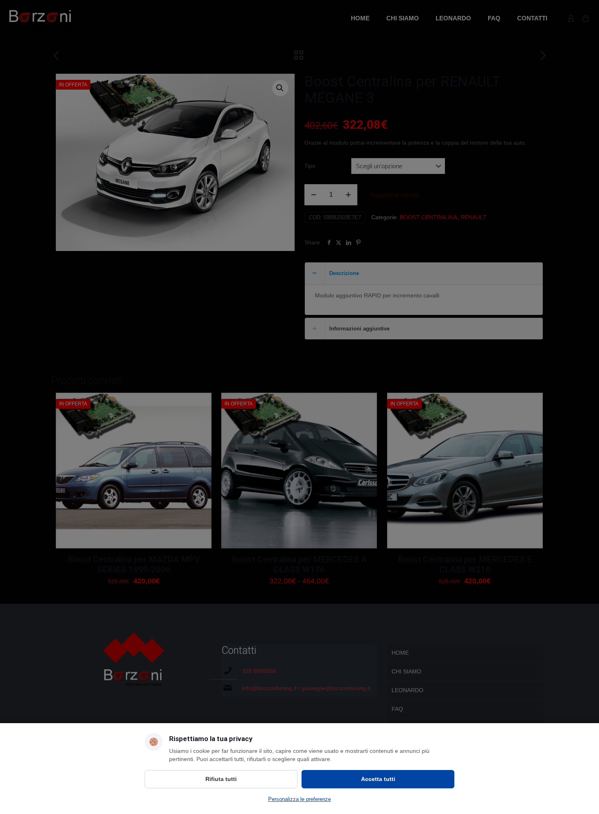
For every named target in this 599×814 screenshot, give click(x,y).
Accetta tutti (378, 779)
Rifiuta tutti (221, 779)
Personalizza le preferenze (299, 799)
